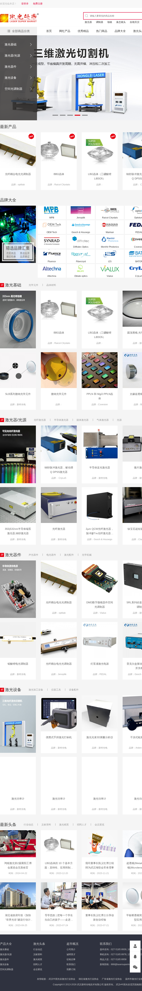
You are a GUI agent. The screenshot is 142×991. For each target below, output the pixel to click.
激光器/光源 (12, 55)
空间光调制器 (13, 88)
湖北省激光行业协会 (89, 979)
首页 (49, 31)
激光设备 (10, 77)
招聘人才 (82, 824)
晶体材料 (51, 285)
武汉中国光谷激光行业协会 (62, 979)
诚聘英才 (71, 954)
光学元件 (33, 285)
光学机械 (87, 554)
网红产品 (64, 31)
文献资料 (46, 824)
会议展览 (99, 824)
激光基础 (10, 44)
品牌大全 (120, 31)
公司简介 (71, 949)
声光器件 (33, 554)
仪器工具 (56, 689)
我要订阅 (71, 969)
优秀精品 (83, 31)
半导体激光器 (61, 420)
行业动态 (28, 824)
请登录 (24, 3)
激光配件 (69, 554)
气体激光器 (103, 420)
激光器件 (10, 66)
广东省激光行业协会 (112, 979)
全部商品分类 (21, 31)
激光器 (88, 22)
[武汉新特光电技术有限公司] (32, 18)
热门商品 (101, 31)
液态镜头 (121, 22)
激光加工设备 (36, 689)
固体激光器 (83, 420)
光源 (119, 420)
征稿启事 (71, 959)
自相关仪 (134, 22)
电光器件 (51, 554)
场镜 (109, 22)
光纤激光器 (40, 420)
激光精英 (64, 824)
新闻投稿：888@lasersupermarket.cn (119, 964)
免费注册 (38, 3)
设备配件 (74, 689)
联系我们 (71, 964)
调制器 (99, 22)
